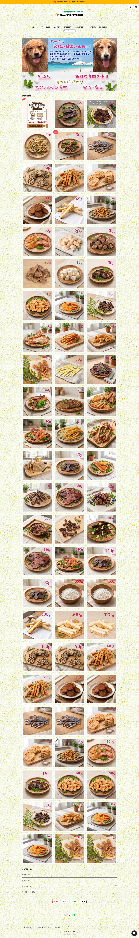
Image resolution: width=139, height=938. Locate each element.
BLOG (48, 27)
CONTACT (79, 27)
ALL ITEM (57, 27)
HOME (32, 27)
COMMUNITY (91, 27)
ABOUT (40, 27)
